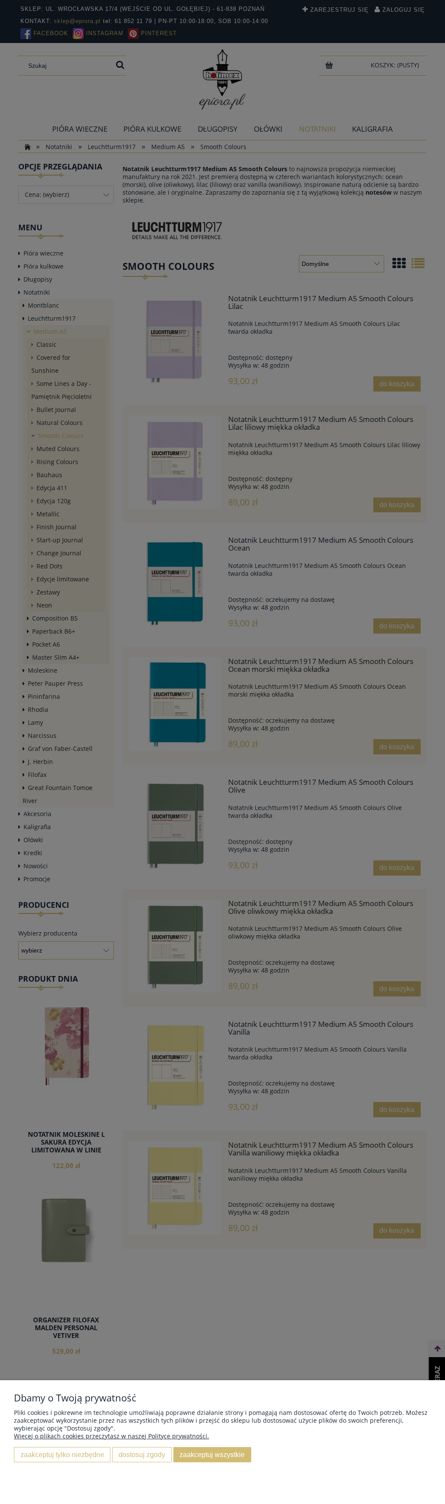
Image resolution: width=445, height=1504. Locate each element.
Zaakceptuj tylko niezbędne (62, 1454)
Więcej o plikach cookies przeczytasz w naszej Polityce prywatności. (111, 1436)
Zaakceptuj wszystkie (212, 1454)
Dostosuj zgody (142, 1454)
